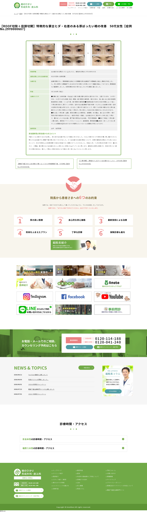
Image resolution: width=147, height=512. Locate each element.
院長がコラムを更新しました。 (38, 380)
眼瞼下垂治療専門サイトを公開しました (41, 389)
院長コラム (80, 489)
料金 (98, 8)
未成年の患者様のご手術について (88, 476)
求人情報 (129, 8)
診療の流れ (110, 8)
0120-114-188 (80, 3)
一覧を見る (86, 368)
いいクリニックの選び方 (61, 486)
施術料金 (80, 470)
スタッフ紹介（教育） (60, 479)
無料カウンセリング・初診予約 (29, 496)
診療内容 (92, 8)
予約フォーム (111, 470)
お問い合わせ (111, 473)
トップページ (72, 8)
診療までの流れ (82, 479)
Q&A (78, 483)
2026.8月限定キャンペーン (37, 384)
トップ (16, 13)
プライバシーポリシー (114, 483)
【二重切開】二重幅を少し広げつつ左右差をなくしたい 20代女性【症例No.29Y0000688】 (103, 162)
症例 (103, 8)
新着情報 (110, 476)
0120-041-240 (80, 5)
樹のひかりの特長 (58, 483)
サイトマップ (111, 479)
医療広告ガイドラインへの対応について (120, 486)
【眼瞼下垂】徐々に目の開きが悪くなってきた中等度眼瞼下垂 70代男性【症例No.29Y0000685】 (44, 165)
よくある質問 (120, 8)
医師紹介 (56, 476)
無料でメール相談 (25, 490)
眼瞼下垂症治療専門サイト (115, 490)
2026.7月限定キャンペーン (37, 394)
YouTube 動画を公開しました (38, 375)
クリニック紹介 (83, 8)
